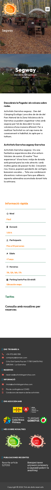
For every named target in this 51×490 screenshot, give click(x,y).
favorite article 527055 (10, 464)
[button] (47, 9)
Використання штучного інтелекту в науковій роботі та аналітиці (38, 466)
